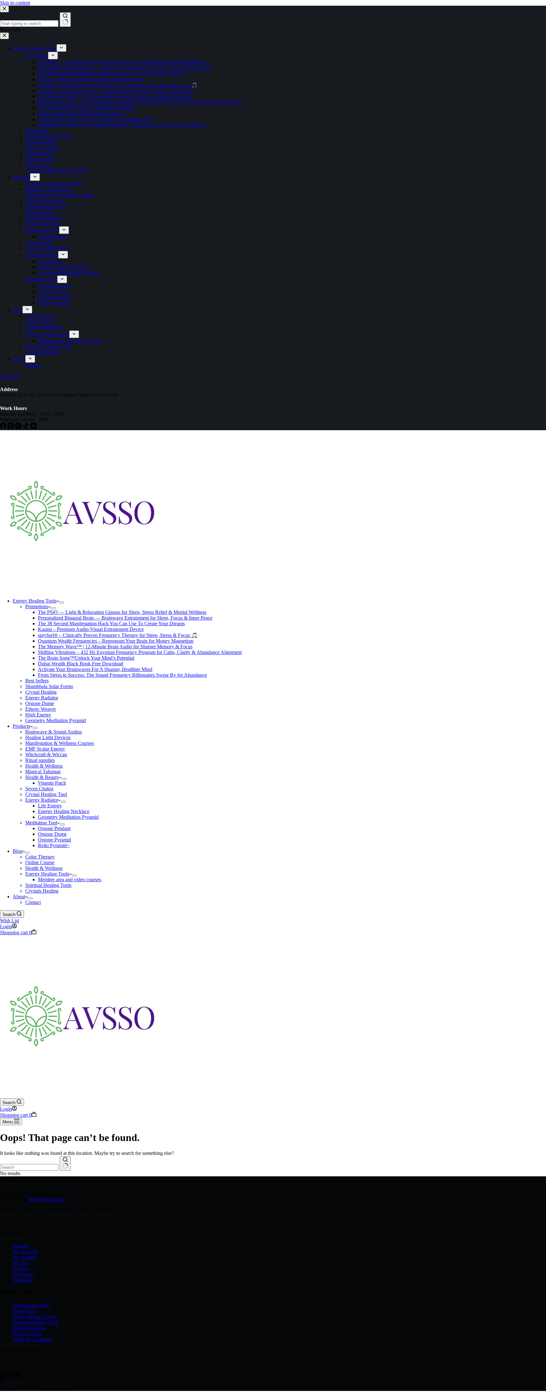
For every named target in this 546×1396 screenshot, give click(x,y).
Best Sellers (37, 680)
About (19, 896)
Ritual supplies (40, 760)
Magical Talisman (43, 771)
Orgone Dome (39, 703)
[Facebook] (18, 1377)
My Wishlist (25, 1257)
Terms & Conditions (33, 1339)
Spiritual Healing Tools (48, 885)
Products (21, 726)
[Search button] (65, 1163)
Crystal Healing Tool (46, 794)
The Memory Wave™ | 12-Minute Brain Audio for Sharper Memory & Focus (115, 646)
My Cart (21, 1263)
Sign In (20, 1268)
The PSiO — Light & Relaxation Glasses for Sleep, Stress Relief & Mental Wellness (122, 612)
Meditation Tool (41, 822)
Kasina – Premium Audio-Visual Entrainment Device (91, 629)
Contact (33, 902)
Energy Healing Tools (35, 600)
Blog (17, 851)
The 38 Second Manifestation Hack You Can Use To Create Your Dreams (111, 623)
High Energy (38, 714)
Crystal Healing (41, 692)
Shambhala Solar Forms (49, 686)
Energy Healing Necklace (63, 811)
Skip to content (15, 2)
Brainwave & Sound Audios (53, 731)
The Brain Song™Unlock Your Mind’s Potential (86, 658)
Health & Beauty (42, 777)
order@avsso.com (46, 1199)
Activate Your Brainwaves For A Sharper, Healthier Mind (95, 669)
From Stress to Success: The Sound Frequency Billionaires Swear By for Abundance (122, 675)
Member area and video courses (69, 879)
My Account (25, 1251)
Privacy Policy (27, 1333)
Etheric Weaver (40, 709)
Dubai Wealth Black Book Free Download (80, 663)
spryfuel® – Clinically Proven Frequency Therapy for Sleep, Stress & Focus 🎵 (117, 635)
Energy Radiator (41, 697)
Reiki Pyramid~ (54, 845)
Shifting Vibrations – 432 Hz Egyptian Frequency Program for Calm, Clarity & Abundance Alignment (140, 652)
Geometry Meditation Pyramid (55, 720)
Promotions (36, 606)
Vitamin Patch (52, 783)
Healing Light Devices (47, 737)
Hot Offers (23, 1274)
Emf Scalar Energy (32, 1305)
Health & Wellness (44, 766)
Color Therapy (40, 856)
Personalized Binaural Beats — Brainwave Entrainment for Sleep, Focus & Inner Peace (125, 618)
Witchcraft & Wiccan (46, 754)
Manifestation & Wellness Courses (59, 743)
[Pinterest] (11, 1377)
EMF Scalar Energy (45, 748)
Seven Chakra (39, 788)
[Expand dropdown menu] (61, 602)
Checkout (22, 1280)
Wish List (9, 920)
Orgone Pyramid (54, 839)
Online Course (39, 862)
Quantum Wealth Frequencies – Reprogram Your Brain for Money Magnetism (115, 641)
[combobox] (29, 1167)
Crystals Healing (41, 891)
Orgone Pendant (54, 828)
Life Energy (50, 805)
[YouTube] (4, 1377)
